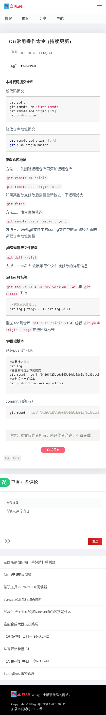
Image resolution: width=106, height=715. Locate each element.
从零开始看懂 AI (16, 649)
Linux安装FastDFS (17, 575)
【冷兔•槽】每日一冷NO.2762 (26, 636)
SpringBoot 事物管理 (19, 673)
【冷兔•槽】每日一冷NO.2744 (26, 661)
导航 (60, 18)
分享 (42, 18)
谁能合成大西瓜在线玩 (21, 624)
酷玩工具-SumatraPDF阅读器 (25, 587)
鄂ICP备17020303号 (51, 704)
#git (7, 458)
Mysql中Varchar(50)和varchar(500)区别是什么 (37, 612)
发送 (95, 541)
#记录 (16, 458)
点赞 (54, 450)
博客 (8, 18)
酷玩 (25, 18)
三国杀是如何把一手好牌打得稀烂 (29, 562)
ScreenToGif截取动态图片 (23, 599)
